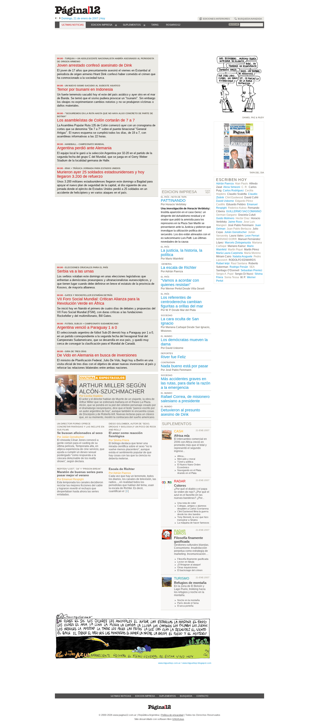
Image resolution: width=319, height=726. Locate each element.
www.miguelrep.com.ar (169, 663)
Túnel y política (185, 461)
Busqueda (186, 696)
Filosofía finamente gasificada (188, 539)
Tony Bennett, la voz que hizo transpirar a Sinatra (192, 518)
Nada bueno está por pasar (184, 366)
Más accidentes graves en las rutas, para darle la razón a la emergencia (185, 383)
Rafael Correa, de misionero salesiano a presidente (185, 398)
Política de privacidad (172, 715)
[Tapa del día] (239, 169)
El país (165, 197)
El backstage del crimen (189, 570)
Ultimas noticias (121, 696)
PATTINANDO (173, 200)
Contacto (202, 696)
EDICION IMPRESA (179, 192)
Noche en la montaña (188, 600)
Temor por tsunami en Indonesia (85, 89)
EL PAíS (165, 247)
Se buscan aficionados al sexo (80, 433)
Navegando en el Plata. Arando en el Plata (189, 471)
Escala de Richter (122, 469)
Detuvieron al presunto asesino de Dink (180, 412)
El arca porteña (185, 605)
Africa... (181, 456)
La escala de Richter (178, 267)
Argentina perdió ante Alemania (84, 148)
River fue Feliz (173, 357)
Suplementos (167, 696)
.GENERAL (166, 264)
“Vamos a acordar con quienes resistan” (180, 282)
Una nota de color (186, 503)
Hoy (102, 18)
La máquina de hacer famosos (193, 522)
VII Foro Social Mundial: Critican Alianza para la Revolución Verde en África (98, 301)
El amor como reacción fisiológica (126, 434)
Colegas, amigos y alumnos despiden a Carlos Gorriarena (193, 507)
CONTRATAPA (168, 362)
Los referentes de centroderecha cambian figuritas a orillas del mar (182, 301)
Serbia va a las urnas (75, 271)
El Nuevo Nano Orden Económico (189, 466)
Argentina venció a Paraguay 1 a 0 (87, 327)
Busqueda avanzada (249, 19)
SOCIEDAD (166, 315)
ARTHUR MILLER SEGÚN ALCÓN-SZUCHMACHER (112, 388)
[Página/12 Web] (77, 14)
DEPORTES (167, 353)
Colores (180, 485)
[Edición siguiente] (60, 18)
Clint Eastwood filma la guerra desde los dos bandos (192, 513)
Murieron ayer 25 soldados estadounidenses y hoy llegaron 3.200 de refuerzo (100, 174)
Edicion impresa (145, 696)
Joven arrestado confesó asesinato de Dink (94, 65)
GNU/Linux (178, 719)
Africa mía (181, 435)
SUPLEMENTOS (176, 424)
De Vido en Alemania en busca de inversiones (97, 355)
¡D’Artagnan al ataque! (189, 564)
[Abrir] (116, 25)
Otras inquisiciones (187, 567)
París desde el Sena (188, 603)
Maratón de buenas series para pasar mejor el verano (80, 473)
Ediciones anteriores (216, 19)
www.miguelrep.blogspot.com (196, 663)
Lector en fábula (185, 561)
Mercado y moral (186, 459)
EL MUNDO (166, 336)
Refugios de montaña (190, 583)
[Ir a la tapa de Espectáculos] (102, 379)
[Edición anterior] (55, 18)
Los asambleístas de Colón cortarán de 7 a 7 (96, 120)
